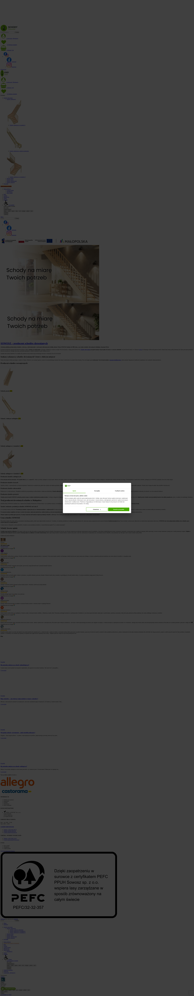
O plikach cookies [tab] (120, 490)
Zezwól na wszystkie (118, 509)
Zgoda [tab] (74, 490)
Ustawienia (96, 509)
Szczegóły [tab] (97, 490)
